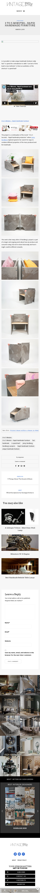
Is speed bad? (16, 443)
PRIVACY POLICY (22, 860)
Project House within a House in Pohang (25, 430)
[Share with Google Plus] (21, 466)
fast (33, 440)
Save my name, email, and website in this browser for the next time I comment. (19, 654)
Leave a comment (20, 461)
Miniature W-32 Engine (20, 554)
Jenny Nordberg (28, 443)
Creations (20, 20)
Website (8, 641)
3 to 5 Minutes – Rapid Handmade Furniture (15, 121)
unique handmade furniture (10, 449)
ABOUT (14, 860)
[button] (37, 811)
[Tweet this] (18, 466)
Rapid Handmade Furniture (25, 446)
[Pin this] (24, 466)
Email (7, 632)
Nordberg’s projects (8, 446)
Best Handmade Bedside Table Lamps (20, 578)
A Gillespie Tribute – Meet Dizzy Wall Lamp (20, 529)
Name (7, 623)
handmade (5, 443)
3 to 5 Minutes (7, 438)
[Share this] (16, 466)
